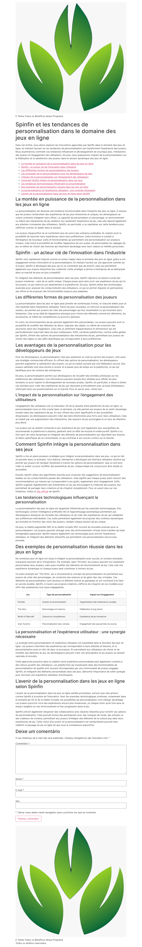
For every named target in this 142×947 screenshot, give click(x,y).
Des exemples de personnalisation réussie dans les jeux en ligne (54, 187)
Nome (20, 779)
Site (18, 801)
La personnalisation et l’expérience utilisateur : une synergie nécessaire (58, 190)
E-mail (20, 790)
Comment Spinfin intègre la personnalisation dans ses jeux (52, 180)
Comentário (23, 743)
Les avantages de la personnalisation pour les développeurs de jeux (56, 173)
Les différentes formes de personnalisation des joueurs (50, 170)
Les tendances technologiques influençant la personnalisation (53, 183)
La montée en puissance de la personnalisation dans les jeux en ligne (57, 163)
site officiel (42, 491)
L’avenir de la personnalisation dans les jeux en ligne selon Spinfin (55, 193)
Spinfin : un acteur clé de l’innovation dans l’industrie (48, 167)
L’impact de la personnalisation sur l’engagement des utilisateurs (54, 177)
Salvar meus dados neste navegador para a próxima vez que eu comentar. (57, 812)
